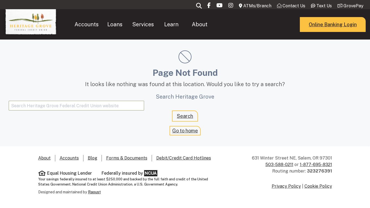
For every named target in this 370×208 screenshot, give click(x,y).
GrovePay (352, 5)
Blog (92, 158)
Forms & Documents (126, 158)
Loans (114, 24)
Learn (171, 24)
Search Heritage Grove (185, 96)
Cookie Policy (318, 186)
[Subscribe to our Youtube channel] (219, 5)
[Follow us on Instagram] (230, 5)
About (199, 24)
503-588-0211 (279, 164)
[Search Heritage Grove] (199, 5)
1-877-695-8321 (316, 164)
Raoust (94, 192)
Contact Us (293, 5)
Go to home (185, 131)
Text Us (323, 5)
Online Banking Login (333, 24)
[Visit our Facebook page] (209, 5)
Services (143, 24)
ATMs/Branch (256, 5)
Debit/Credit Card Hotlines (183, 158)
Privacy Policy (286, 186)
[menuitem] (87, 24)
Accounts (86, 24)
